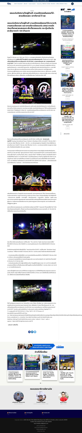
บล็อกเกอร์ (25, 3)
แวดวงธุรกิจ (29, 413)
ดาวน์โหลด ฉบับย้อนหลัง (60, 3)
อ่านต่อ (68, 42)
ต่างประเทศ (46, 413)
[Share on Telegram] (35, 332)
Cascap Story (39, 3)
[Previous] (6, 365)
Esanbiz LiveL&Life (32, 3)
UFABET (11, 405)
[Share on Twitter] (32, 332)
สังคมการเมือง (12, 413)
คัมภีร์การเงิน (44, 3)
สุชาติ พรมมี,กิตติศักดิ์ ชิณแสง (41, 427)
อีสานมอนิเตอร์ (19, 3)
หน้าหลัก (15, 3)
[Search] (72, 4)
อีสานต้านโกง (53, 3)
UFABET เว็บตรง (18, 405)
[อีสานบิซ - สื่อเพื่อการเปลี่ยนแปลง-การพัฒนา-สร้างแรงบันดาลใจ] (9, 4)
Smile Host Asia (41, 431)
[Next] (75, 365)
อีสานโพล (48, 3)
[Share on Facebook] (29, 332)
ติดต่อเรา (65, 3)
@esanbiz (66, 133)
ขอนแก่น (32, 10)
